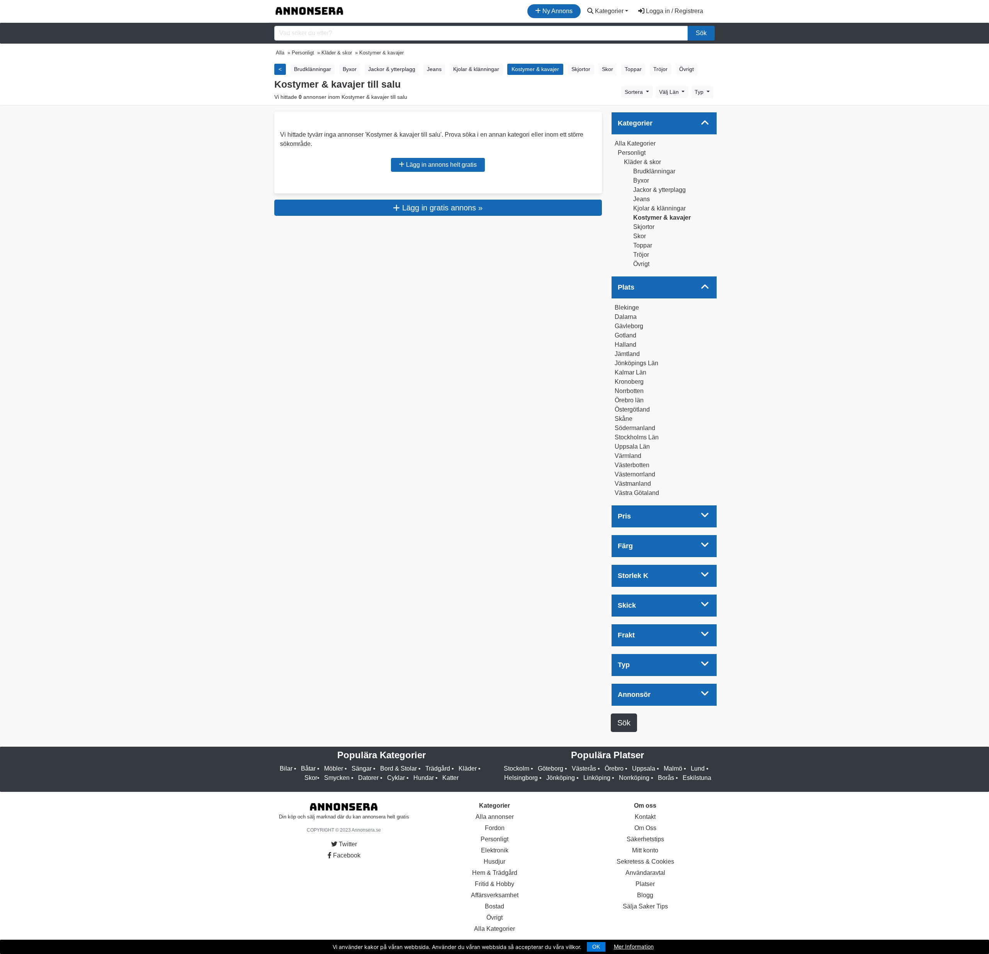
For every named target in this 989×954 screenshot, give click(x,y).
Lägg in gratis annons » (441, 207)
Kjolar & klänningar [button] (476, 69)
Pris (624, 516)
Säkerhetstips (645, 839)
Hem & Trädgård (494, 872)
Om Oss (645, 828)
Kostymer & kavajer (662, 217)
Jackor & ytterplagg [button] (391, 69)
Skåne (623, 418)
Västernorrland (635, 474)
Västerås (584, 768)
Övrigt (641, 264)
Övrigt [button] (686, 69)
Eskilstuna (697, 777)
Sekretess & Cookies (645, 861)
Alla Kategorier (635, 143)
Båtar (308, 768)
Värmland (628, 455)
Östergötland (632, 409)
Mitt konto (645, 850)
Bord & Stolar (398, 768)
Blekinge (627, 307)
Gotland (625, 335)
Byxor (641, 180)
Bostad (494, 906)
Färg (625, 546)
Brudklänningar (654, 171)
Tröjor (641, 254)
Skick (627, 605)
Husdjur (494, 861)
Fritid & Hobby (494, 884)
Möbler (333, 768)
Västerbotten (632, 465)
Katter (450, 777)
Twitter (347, 844)
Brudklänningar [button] (312, 69)
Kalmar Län (630, 372)
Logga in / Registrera (673, 11)
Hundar (423, 777)
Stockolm (516, 768)
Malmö (673, 768)
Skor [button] (607, 69)
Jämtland (627, 354)
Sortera (634, 92)
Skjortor (643, 227)
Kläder (468, 768)
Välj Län (669, 92)
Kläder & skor (642, 162)
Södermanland (635, 428)
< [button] (280, 69)
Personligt (632, 152)
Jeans (641, 199)
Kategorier (608, 11)
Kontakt (645, 816)
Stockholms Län (637, 437)
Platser (645, 884)
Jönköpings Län (636, 363)
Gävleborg (629, 326)
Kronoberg (629, 381)
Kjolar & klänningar (659, 208)
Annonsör (634, 694)
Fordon (495, 828)
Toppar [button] (633, 69)
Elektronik (494, 850)
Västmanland (633, 483)
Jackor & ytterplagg (659, 189)
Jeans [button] (434, 69)
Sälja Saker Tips (645, 906)
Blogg (645, 895)
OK (596, 947)
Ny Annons (557, 11)
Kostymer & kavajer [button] (535, 69)
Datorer (368, 777)
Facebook (345, 855)
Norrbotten (629, 391)
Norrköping (634, 777)
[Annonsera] (309, 11)
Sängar (362, 768)
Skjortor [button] (580, 69)
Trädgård (437, 768)
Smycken (337, 777)
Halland (625, 344)
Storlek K (633, 576)
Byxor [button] (350, 69)
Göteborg (550, 768)
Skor (639, 236)
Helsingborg (521, 777)
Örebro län (629, 400)
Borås (666, 777)
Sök (701, 33)
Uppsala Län (632, 446)
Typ (700, 92)
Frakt (626, 635)
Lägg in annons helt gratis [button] (440, 164)
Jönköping (560, 777)
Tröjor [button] (660, 69)
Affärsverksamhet (494, 895)
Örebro (614, 768)
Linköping (596, 777)
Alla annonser (495, 816)
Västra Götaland (637, 493)
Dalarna (626, 316)
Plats (626, 287)
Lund (698, 768)
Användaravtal (645, 872)
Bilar (286, 768)
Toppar (642, 245)
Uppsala (643, 768)
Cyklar (396, 777)
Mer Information (634, 946)
